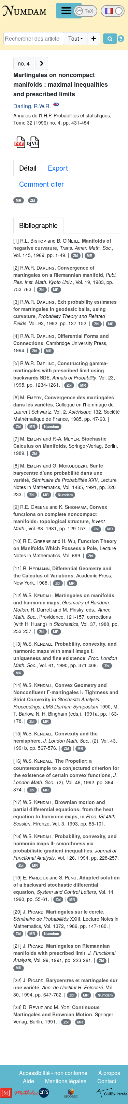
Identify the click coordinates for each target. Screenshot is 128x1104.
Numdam (51, 426)
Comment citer (41, 184)
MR (19, 200)
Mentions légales (65, 1081)
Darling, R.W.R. (32, 106)
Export (58, 168)
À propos (109, 1073)
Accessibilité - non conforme (53, 1073)
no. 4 (24, 63)
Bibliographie (38, 225)
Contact (106, 1081)
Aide (28, 1081)
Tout (73, 38)
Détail (27, 168)
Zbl (32, 200)
